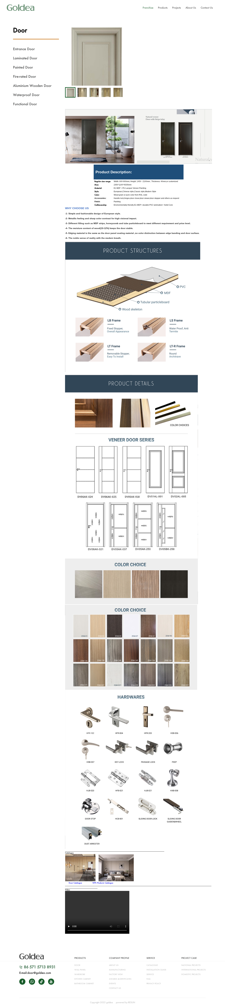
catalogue (152, 965)
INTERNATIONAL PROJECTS (193, 970)
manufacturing (117, 970)
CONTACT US (115, 988)
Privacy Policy (153, 983)
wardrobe (79, 974)
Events (112, 983)
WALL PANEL (80, 970)
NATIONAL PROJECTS (191, 965)
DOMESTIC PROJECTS (191, 974)
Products (163, 7)
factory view (116, 974)
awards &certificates (120, 979)
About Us (191, 7)
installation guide (156, 970)
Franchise (148, 7)
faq (148, 979)
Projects (176, 7)
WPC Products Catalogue (102, 883)
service (150, 974)
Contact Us (207, 7)
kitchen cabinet (82, 979)
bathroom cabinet (84, 983)
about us (113, 965)
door (77, 965)
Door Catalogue (75, 883)
